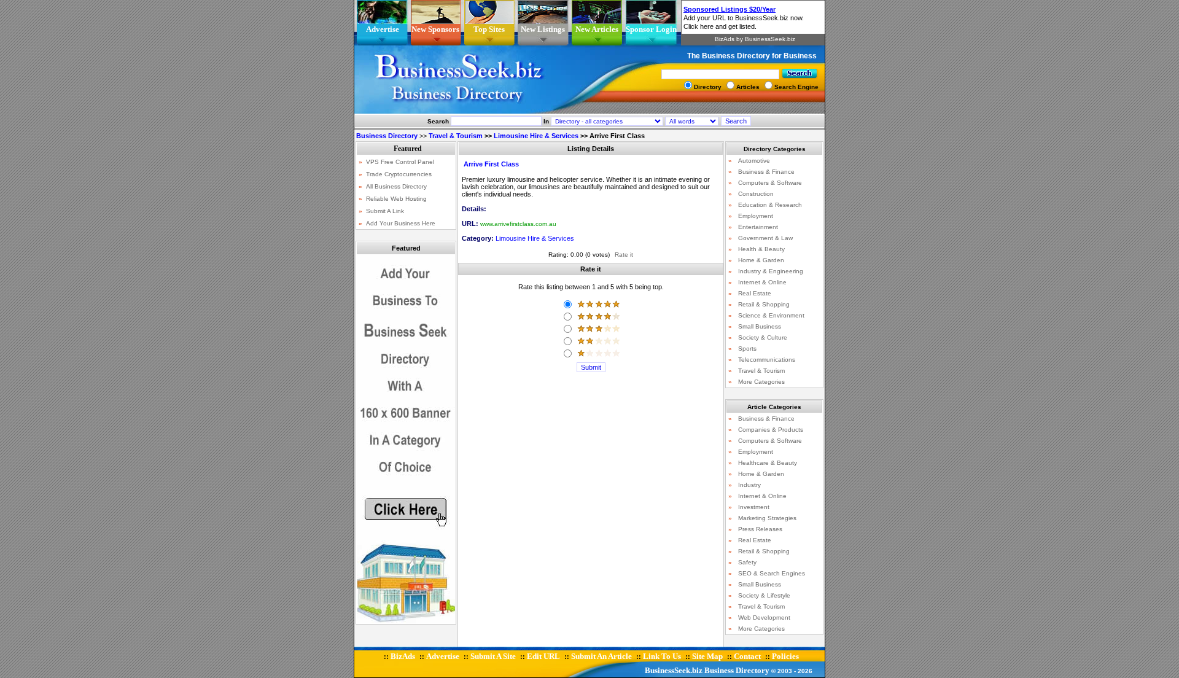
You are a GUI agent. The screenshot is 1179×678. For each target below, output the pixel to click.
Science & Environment (771, 315)
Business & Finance (766, 171)
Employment (755, 215)
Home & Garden (761, 260)
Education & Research (770, 204)
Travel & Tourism (456, 135)
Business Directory (736, 670)
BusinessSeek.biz (673, 670)
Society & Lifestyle (764, 595)
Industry (749, 484)
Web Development (764, 617)
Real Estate (754, 293)
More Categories (761, 381)
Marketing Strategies (767, 518)
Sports (747, 348)
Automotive (754, 160)
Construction (756, 193)
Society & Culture (762, 337)
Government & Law (765, 238)
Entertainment (758, 227)
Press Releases (760, 529)
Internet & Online (762, 282)
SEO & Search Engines (771, 573)
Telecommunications (766, 359)
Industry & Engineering (770, 271)
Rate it (624, 254)
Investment (753, 507)
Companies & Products (770, 429)
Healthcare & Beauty (767, 462)
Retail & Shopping (764, 304)
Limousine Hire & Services (536, 135)
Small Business (759, 326)
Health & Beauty (761, 249)
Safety (747, 562)
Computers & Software (770, 182)
